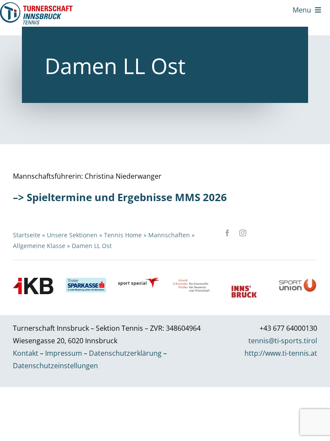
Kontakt (25, 353)
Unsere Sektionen (72, 235)
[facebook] (227, 233)
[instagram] (242, 233)
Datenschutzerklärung (125, 353)
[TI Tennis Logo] (36, 5)
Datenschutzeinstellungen (55, 365)
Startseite (26, 235)
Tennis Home (123, 235)
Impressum (63, 353)
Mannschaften (169, 235)
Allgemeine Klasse (39, 246)
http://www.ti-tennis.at (280, 353)
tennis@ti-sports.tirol (282, 340)
